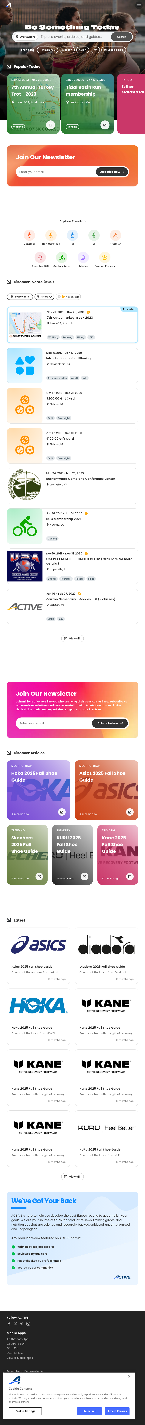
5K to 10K (12, 1348)
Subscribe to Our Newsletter (25, 1371)
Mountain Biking (113, 49)
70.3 (40, 259)
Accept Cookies (117, 1411)
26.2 (30, 237)
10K (95, 49)
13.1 (51, 237)
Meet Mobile (15, 1353)
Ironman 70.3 (48, 49)
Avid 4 (82, 49)
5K (94, 237)
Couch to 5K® (16, 1344)
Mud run (67, 49)
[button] (72, 37)
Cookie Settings (25, 1411)
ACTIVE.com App (18, 1339)
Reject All (89, 1411)
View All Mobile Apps (20, 1358)
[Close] (129, 1376)
